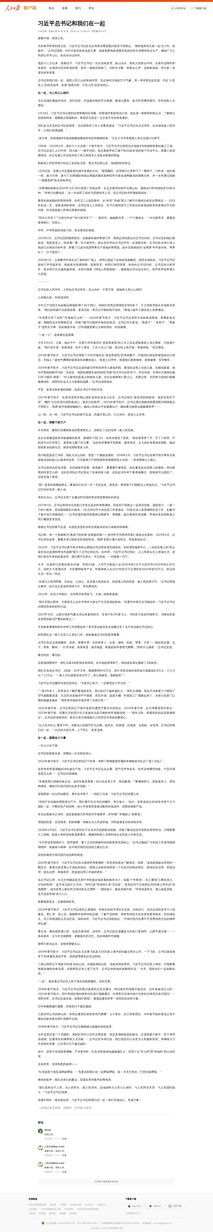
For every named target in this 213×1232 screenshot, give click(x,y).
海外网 (52, 1213)
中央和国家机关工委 (51, 1209)
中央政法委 (75, 1205)
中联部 (63, 1205)
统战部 (53, 1205)
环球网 (42, 1213)
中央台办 (89, 1205)
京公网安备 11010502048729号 (60, 1223)
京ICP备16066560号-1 (88, 1223)
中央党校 (68, 1209)
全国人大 (101, 1205)
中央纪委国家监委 (37, 1205)
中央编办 (33, 1209)
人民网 (32, 1213)
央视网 (62, 1213)
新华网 (73, 1213)
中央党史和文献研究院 (88, 1209)
